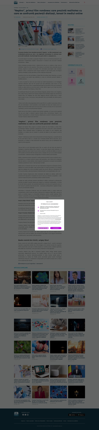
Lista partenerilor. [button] (58, 219)
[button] (49, 213)
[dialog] (49, 215)
